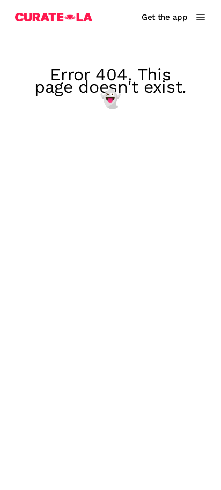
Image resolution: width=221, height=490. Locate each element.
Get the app (165, 17)
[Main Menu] (200, 17)
